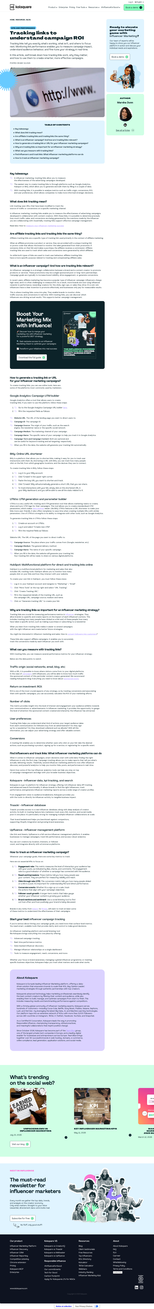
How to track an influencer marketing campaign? (37, 158)
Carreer (116, 1256)
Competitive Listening (19, 1259)
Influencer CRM (17, 1252)
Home (12, 20)
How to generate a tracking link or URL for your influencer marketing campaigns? (51, 143)
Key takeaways (21, 129)
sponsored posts (71, 678)
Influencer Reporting (19, 1256)
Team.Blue (70, 1030)
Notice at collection (64, 1306)
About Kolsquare (120, 1246)
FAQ (114, 1249)
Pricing (13, 1266)
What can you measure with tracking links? (34, 151)
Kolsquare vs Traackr (53, 1249)
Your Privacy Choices (84, 1306)
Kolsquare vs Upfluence (54, 1256)
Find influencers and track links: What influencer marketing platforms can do (49, 154)
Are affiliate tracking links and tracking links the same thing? (42, 136)
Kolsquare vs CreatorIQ (54, 1246)
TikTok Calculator (86, 1266)
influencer (69, 614)
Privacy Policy (119, 1266)
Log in (131, 2)
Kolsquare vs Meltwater (54, 1252)
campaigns (27, 673)
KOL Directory (85, 1259)
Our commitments (52, 1269)
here (65, 407)
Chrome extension (18, 1262)
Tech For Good (50, 1272)
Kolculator (83, 1262)
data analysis (38, 508)
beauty (35, 909)
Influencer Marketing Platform (23, 1246)
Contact (116, 1259)
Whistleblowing (119, 1262)
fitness (44, 909)
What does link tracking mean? (29, 132)
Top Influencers (85, 1256)
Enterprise (14, 1272)
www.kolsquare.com (18, 1288)
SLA (114, 1252)
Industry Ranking (86, 1272)
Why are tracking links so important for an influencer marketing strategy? (48, 147)
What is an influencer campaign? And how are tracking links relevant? (46, 140)
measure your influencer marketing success (45, 225)
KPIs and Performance (23, 28)
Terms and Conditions (122, 1269)
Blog (81, 1246)
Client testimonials (87, 1249)
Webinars (83, 1269)
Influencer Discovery (19, 1249)
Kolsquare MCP (16, 1269)
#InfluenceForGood (53, 1266)
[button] (139, 2)
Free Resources (85, 1252)
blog (28, 20)
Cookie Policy (118, 1272)
